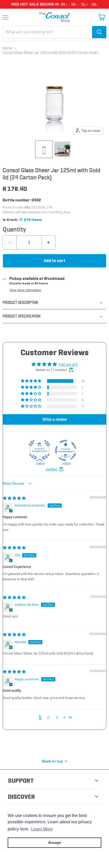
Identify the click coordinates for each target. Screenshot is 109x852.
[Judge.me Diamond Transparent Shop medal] (65, 450)
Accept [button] (54, 842)
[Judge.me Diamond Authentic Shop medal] (39, 450)
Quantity (14, 229)
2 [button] (48, 717)
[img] (14, 498)
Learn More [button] (42, 829)
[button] (31, 381)
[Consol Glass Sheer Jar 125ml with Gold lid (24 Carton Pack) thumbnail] (43, 149)
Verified (51, 469)
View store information (25, 290)
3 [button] (57, 717)
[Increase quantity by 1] (48, 242)
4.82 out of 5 (68, 364)
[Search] (99, 32)
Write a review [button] (54, 419)
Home (7, 48)
